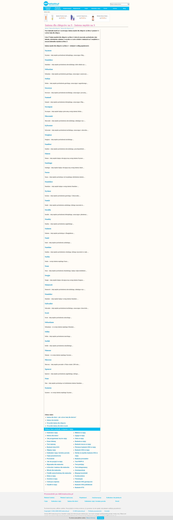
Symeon (48, 388)
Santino (48, 247)
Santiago (48, 163)
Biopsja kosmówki (81, 473)
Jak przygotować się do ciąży (57, 438)
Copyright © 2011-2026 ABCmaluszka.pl (56, 511)
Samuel (48, 97)
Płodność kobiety (48, 8)
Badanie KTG (79, 487)
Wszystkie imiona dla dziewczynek (57, 426)
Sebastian (49, 69)
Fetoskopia (79, 479)
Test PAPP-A (79, 461)
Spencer (48, 369)
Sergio (47, 275)
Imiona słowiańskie (52, 420)
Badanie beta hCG (53, 447)
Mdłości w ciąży (80, 432)
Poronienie (50, 458)
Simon (47, 154)
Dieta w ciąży (51, 476)
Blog (124, 8)
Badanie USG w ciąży (82, 450)
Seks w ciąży (79, 438)
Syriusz (48, 191)
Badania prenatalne (81, 458)
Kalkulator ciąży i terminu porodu (58, 453)
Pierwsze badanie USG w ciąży (85, 447)
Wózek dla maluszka (54, 470)
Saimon (48, 229)
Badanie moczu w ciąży (83, 444)
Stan (47, 378)
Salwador (49, 303)
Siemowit (48, 285)
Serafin (48, 210)
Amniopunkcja (80, 470)
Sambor (48, 144)
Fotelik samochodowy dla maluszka (59, 473)
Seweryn (48, 88)
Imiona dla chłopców (55, 28)
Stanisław (49, 60)
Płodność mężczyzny (58, 8)
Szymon (48, 50)
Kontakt (107, 511)
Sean (47, 266)
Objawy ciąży (51, 450)
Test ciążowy (51, 444)
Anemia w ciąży (52, 479)
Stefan (47, 79)
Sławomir (49, 116)
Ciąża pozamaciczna (54, 456)
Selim (47, 332)
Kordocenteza (80, 476)
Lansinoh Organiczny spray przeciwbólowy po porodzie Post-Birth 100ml (82, 16)
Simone (48, 350)
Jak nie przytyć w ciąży (54, 461)
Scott (47, 313)
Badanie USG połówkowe (83, 484)
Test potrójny (79, 464)
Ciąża (86, 8)
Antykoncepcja (67, 8)
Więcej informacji (90, 518)
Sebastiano (49, 322)
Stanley (48, 219)
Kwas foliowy (51, 441)
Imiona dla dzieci (52, 435)
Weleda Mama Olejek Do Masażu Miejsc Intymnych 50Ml (103, 16)
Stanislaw (49, 182)
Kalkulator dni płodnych (113, 497)
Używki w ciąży (52, 484)
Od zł (62, 18)
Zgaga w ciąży (80, 435)
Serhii (47, 341)
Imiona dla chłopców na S (67, 28)
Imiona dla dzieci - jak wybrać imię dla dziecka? (61, 417)
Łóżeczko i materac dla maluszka (58, 467)
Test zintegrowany (81, 467)
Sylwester (49, 125)
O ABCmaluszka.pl (79, 511)
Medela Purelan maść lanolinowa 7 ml (62, 16)
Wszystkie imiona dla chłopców (56, 423)
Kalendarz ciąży (95, 8)
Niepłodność (76, 8)
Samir (47, 200)
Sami (47, 238)
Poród (105, 8)
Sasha (47, 257)
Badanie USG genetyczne (83, 482)
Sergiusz (48, 135)
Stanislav (48, 294)
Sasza (47, 172)
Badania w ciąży (80, 441)
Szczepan (48, 107)
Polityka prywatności (94, 511)
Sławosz (48, 360)
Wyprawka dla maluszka (55, 464)
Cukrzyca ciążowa (53, 482)
